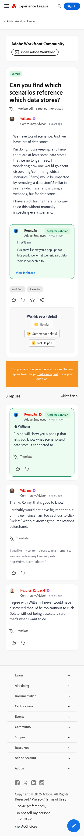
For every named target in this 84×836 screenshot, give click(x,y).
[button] (24, 109)
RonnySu (30, 230)
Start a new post (47, 374)
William (25, 119)
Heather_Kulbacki (32, 590)
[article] (42, 442)
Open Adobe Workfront (38, 52)
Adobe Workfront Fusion (21, 21)
